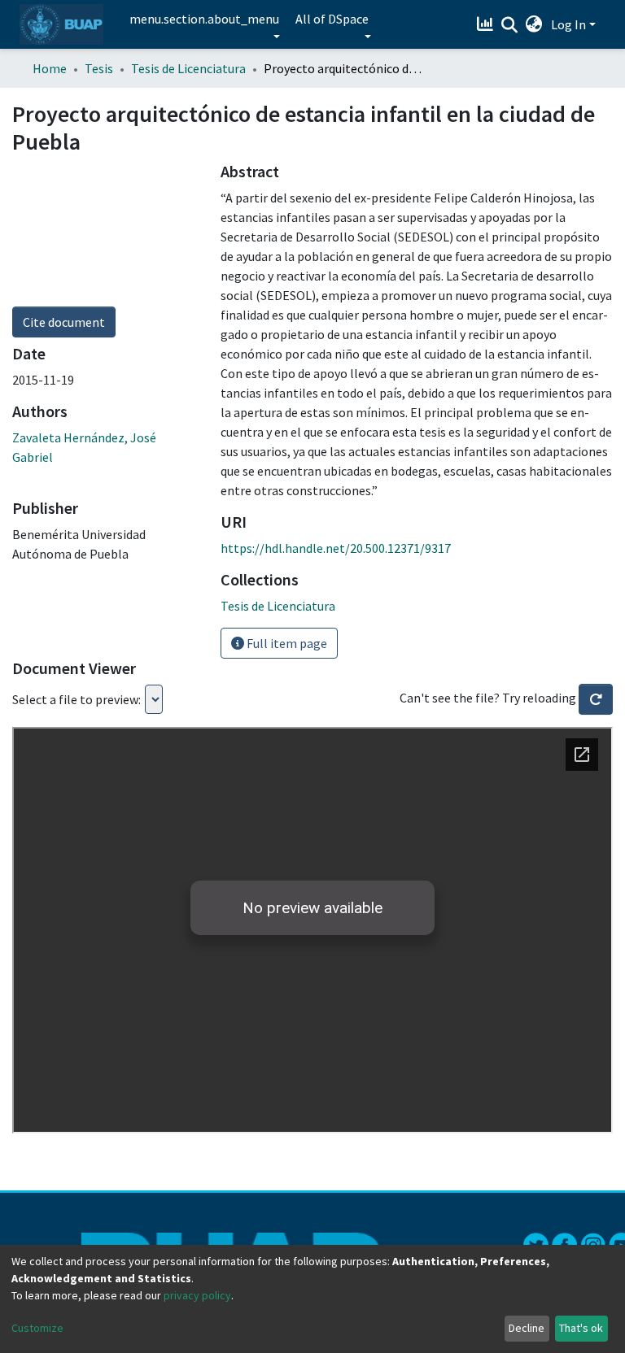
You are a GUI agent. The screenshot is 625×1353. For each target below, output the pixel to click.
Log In (568, 24)
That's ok (581, 1327)
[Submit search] (510, 25)
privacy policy (197, 1295)
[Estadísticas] (487, 24)
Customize (37, 1327)
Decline (526, 1327)
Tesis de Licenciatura (188, 68)
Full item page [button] (285, 643)
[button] (534, 24)
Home (50, 68)
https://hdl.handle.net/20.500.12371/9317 (336, 548)
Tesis (99, 68)
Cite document (64, 322)
